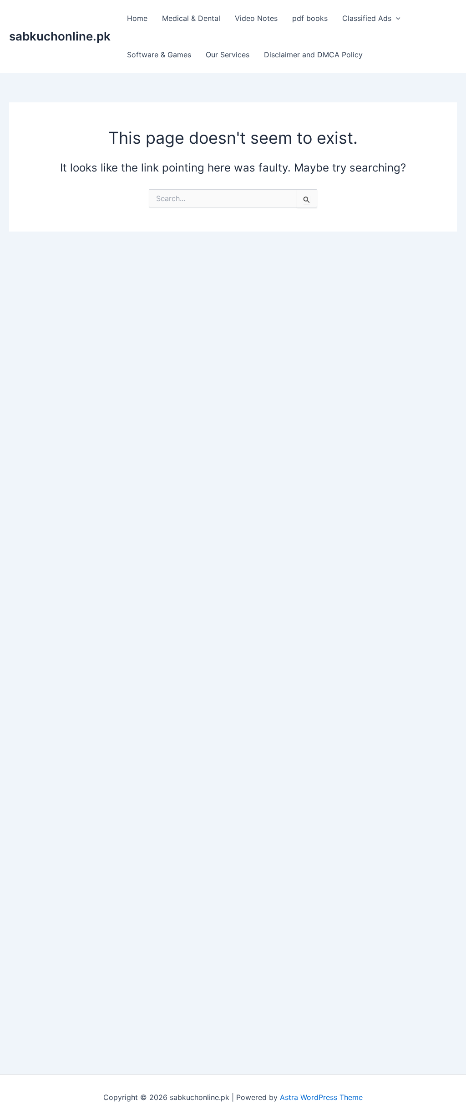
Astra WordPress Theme (321, 1097)
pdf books (310, 18)
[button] (395, 18)
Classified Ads (366, 18)
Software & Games (159, 54)
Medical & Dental (191, 18)
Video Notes (256, 18)
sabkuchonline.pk (60, 36)
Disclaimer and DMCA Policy (313, 54)
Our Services (227, 54)
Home (137, 18)
